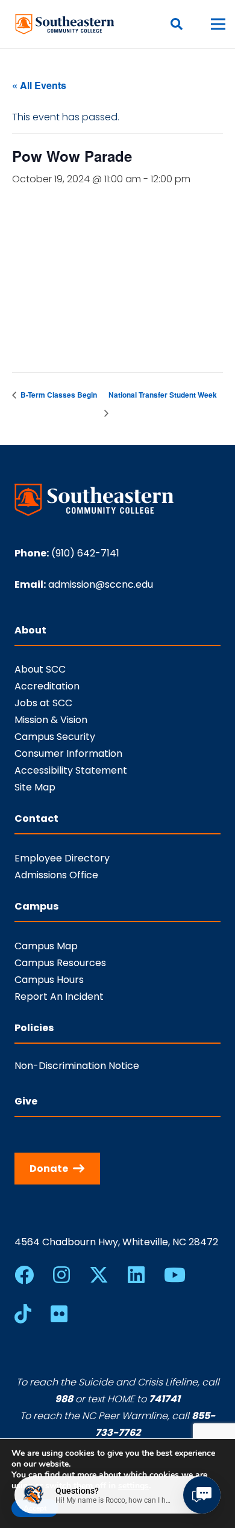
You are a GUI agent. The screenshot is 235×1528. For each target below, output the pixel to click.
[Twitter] (98, 1275)
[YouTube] (175, 1274)
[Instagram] (61, 1274)
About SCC (40, 669)
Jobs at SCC (43, 703)
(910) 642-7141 (85, 553)
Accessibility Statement (70, 770)
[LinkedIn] (136, 1274)
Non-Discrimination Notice (76, 1066)
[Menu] (218, 24)
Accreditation (47, 686)
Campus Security (54, 737)
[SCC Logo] (65, 24)
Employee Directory (62, 858)
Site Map (34, 787)
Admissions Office (56, 875)
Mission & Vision (50, 720)
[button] (176, 24)
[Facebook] (24, 1274)
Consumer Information (68, 753)
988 (64, 1399)
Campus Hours (49, 980)
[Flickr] (59, 1313)
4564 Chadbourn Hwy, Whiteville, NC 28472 (116, 1242)
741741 (164, 1399)
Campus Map (46, 946)
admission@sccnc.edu (100, 584)
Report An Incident (59, 996)
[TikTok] (22, 1313)
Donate (49, 1168)
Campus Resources (60, 963)
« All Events (39, 85)
